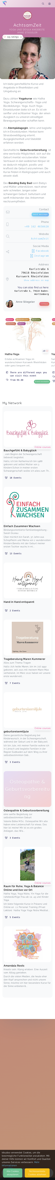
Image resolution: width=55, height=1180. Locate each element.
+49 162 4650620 (36, 226)
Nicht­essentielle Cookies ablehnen (37, 1173)
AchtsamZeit (40, 238)
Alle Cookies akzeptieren (13, 1173)
